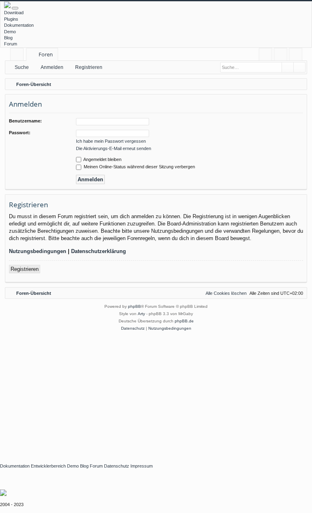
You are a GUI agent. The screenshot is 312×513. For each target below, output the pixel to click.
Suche (22, 67)
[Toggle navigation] (15, 8)
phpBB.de (184, 321)
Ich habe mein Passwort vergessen (111, 141)
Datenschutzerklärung (98, 251)
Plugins (11, 19)
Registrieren (88, 67)
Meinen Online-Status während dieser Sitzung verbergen (138, 166)
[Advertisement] (156, 393)
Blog (8, 37)
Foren (46, 54)
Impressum (141, 466)
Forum (10, 43)
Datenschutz (116, 466)
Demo (10, 31)
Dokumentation (19, 25)
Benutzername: (25, 120)
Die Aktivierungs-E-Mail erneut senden (113, 148)
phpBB (134, 306)
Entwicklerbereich (48, 466)
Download (14, 12)
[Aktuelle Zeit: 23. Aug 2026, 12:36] (299, 84)
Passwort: (19, 132)
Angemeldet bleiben (101, 159)
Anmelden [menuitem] (282, 56)
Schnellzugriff (18, 56)
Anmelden (52, 67)
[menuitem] (265, 54)
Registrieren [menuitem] (297, 56)
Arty (141, 313)
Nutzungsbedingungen (37, 251)
